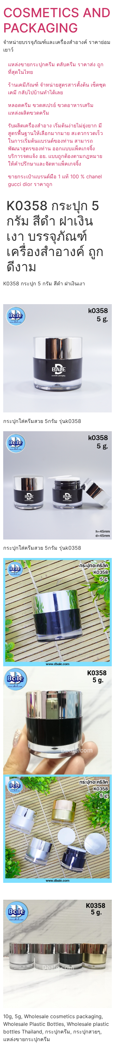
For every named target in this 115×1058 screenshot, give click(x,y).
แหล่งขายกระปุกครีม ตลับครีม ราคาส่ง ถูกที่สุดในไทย (55, 68)
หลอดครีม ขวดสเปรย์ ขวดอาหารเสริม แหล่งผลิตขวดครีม (51, 109)
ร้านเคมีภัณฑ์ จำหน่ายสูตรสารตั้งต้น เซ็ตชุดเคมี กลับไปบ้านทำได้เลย (57, 89)
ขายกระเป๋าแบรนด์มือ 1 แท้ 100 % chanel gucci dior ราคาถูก (55, 180)
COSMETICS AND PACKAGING (57, 20)
